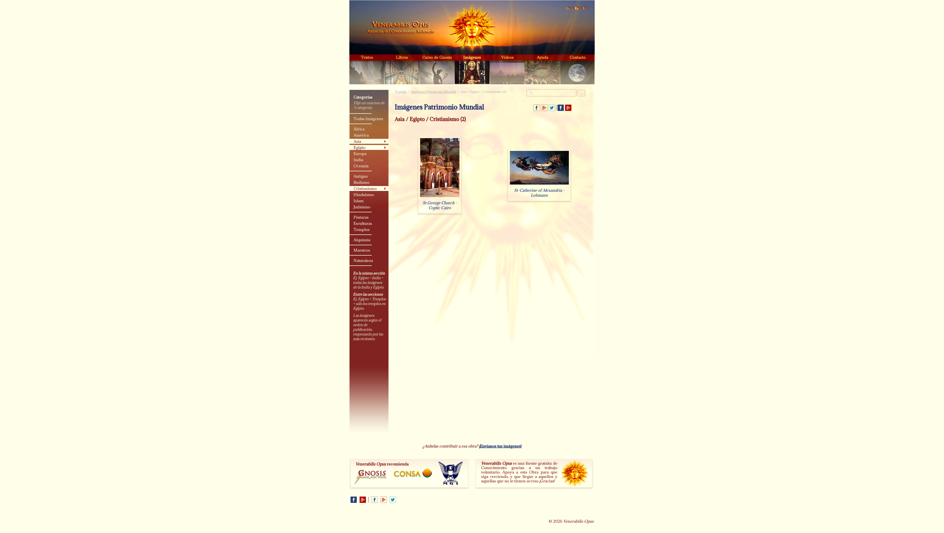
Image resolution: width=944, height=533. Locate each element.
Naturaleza (363, 260)
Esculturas (363, 223)
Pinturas (361, 217)
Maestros (362, 250)
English (568, 8)
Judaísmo (362, 206)
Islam (359, 200)
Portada (400, 28)
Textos (367, 57)
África (359, 129)
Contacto (578, 57)
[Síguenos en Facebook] (560, 107)
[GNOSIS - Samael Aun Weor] (370, 477)
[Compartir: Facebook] (536, 107)
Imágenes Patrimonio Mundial (433, 92)
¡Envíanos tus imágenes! (500, 446)
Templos (361, 229)
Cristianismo (365, 188)
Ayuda (542, 57)
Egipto (359, 147)
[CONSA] (413, 473)
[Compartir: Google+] (544, 107)
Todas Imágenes (368, 118)
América (361, 135)
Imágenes (472, 57)
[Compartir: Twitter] (551, 107)
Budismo (361, 182)
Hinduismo (364, 194)
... (581, 93)
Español (577, 8)
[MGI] (450, 473)
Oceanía (361, 165)
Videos (507, 57)
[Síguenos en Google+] (568, 107)
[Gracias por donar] (574, 473)
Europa (360, 153)
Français (585, 8)
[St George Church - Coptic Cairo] (439, 197)
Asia (357, 141)
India (358, 159)
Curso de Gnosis (437, 57)
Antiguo (361, 176)
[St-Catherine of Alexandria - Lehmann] (539, 184)
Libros (402, 57)
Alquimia (362, 239)
